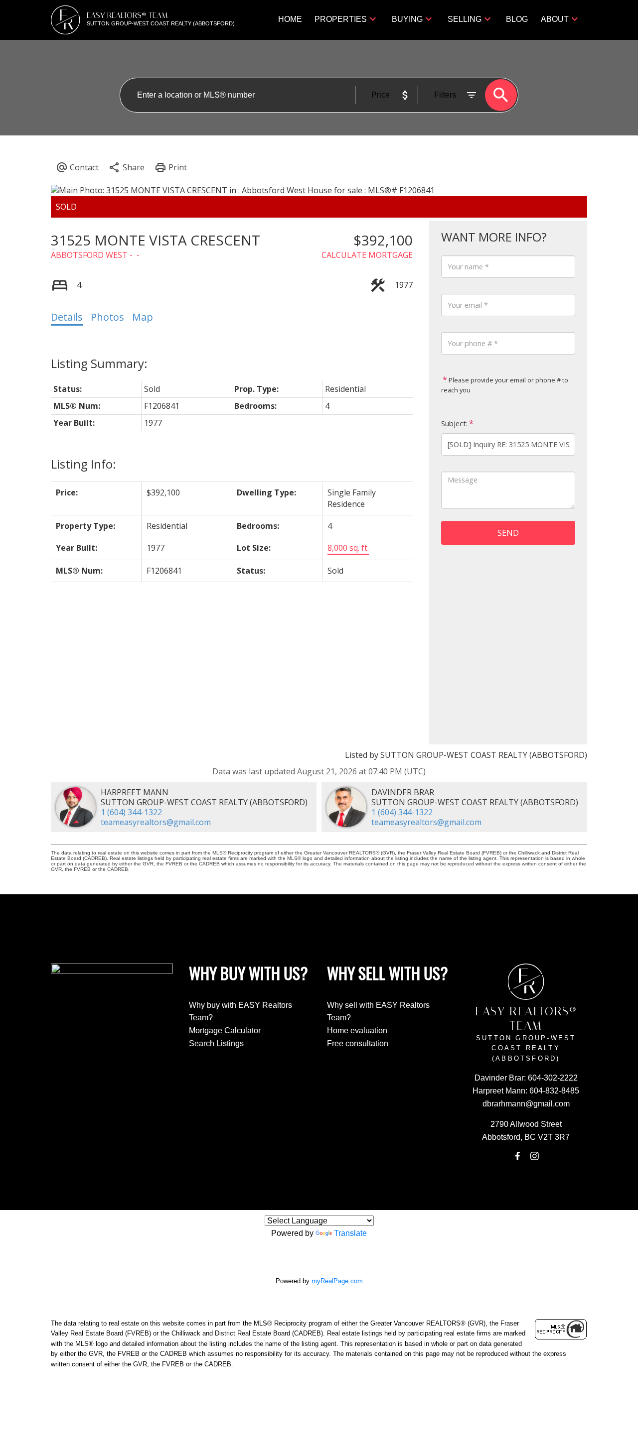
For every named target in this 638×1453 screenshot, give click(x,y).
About (555, 19)
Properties (341, 19)
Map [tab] (142, 317)
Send (508, 532)
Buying (407, 19)
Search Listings (216, 1043)
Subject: (454, 423)
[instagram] (534, 1156)
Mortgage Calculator (225, 1030)
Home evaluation (357, 1030)
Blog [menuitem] (517, 19)
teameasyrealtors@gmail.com (156, 822)
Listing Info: (83, 464)
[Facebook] (517, 1156)
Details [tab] (67, 317)
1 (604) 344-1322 (131, 812)
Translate (350, 1233)
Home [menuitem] (290, 19)
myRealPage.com (337, 1281)
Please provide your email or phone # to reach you (504, 384)
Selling (464, 19)
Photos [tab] (107, 317)
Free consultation (357, 1043)
